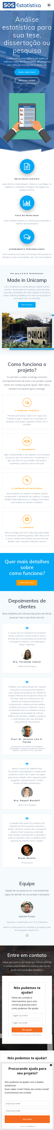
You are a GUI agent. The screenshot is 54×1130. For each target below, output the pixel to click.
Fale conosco (26, 305)
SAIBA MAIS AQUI (27, 583)
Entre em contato (27, 80)
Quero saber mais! (27, 72)
